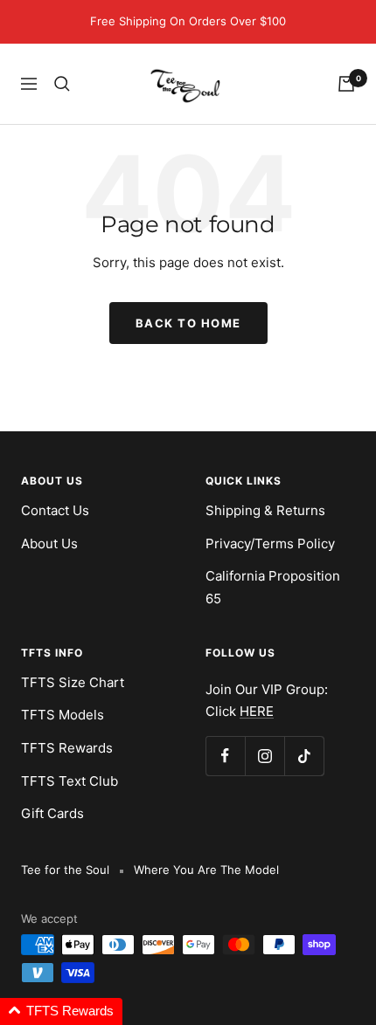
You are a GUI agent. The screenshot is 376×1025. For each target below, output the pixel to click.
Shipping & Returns (265, 510)
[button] (61, 1011)
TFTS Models (62, 714)
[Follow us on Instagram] (264, 755)
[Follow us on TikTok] (304, 755)
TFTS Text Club (69, 781)
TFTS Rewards (67, 748)
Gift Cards (52, 813)
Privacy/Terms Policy (270, 543)
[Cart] (346, 84)
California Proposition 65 (272, 587)
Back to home (188, 323)
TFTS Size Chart (72, 682)
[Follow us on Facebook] (225, 755)
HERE (257, 711)
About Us (49, 543)
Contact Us (55, 510)
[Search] (62, 84)
